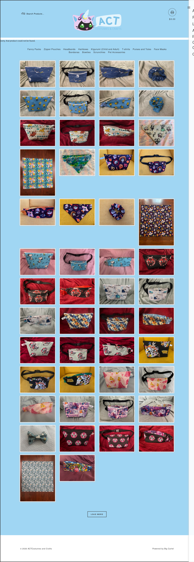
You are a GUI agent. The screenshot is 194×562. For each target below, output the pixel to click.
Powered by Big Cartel (163, 548)
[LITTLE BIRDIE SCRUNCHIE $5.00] (156, 103)
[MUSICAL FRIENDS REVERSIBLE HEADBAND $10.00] (116, 262)
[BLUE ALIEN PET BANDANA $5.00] (77, 162)
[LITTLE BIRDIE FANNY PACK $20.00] (77, 103)
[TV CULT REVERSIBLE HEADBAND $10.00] (156, 439)
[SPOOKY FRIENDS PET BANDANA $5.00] (156, 133)
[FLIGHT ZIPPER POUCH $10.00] (37, 74)
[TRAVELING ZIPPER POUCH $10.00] (116, 291)
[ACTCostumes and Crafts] (97, 30)
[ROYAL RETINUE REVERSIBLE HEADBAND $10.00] (116, 133)
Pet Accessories (116, 52)
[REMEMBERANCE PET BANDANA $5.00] (77, 212)
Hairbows (83, 49)
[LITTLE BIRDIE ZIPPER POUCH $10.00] (37, 103)
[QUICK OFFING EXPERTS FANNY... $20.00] (37, 291)
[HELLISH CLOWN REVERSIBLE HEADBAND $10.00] (116, 350)
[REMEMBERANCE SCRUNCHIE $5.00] (116, 212)
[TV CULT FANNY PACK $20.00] (116, 439)
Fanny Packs (34, 49)
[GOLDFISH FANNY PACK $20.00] (116, 321)
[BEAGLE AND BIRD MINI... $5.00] (37, 439)
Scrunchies (99, 52)
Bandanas (74, 52)
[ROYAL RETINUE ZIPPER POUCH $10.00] (37, 133)
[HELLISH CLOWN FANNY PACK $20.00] (77, 350)
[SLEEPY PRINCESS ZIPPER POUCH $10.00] (116, 380)
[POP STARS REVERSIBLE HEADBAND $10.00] (156, 409)
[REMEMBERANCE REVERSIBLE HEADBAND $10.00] (37, 212)
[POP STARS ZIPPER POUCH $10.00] (77, 409)
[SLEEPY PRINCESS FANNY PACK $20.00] (156, 380)
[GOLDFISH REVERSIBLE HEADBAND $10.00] (156, 321)
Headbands (69, 49)
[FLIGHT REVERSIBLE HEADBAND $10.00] (116, 74)
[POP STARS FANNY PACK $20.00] (116, 409)
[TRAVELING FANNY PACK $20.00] (156, 291)
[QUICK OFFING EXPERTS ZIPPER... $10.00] (156, 262)
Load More (97, 514)
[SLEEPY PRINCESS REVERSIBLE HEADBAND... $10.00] (37, 409)
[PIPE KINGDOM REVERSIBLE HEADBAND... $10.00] (77, 468)
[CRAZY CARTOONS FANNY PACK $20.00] (37, 380)
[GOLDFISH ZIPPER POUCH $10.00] (77, 321)
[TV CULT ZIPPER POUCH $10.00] (77, 439)
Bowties (86, 52)
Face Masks (160, 49)
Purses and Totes (142, 49)
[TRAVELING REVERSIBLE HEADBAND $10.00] (37, 321)
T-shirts (126, 49)
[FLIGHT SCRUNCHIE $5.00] (156, 74)
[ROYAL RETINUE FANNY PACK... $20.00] (77, 133)
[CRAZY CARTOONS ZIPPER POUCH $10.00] (156, 350)
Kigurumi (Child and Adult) (105, 49)
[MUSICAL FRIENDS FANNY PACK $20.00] (77, 262)
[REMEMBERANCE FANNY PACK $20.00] (156, 162)
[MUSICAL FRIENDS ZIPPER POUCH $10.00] (37, 262)
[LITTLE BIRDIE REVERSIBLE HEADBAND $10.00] (116, 103)
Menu (189, 7)
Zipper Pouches (52, 49)
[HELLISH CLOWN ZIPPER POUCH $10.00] (37, 350)
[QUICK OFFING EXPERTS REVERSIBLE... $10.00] (77, 291)
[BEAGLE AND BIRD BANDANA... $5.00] (37, 478)
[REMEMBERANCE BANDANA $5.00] (156, 222)
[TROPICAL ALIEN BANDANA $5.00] (37, 172)
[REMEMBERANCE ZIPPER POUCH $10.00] (116, 162)
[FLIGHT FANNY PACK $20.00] (77, 74)
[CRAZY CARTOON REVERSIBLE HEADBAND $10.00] (77, 380)
